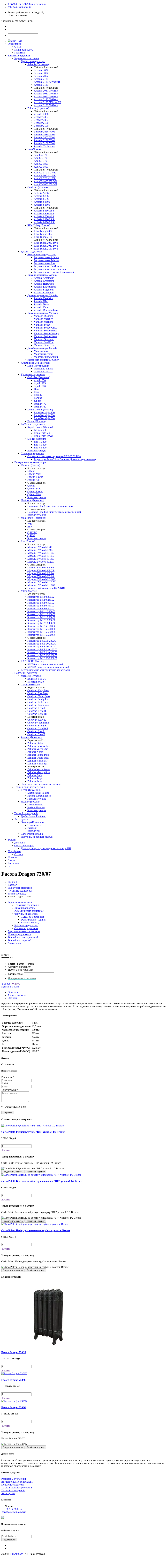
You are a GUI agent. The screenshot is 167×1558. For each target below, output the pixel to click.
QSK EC (32, 532)
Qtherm (31, 485)
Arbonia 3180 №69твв (46, 105)
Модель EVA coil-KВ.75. (40, 570)
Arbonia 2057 (41, 76)
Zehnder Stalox (35, 743)
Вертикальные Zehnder (46, 260)
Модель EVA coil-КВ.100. (41, 579)
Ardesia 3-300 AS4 (44, 213)
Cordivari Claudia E (37, 728)
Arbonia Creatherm (44, 280)
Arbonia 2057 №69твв (46, 90)
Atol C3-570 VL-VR (45, 178)
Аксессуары (21, 819)
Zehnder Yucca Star (37, 749)
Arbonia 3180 (41, 84)
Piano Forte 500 (42, 433)
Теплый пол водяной (26, 813)
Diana (37, 389)
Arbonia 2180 (41, 79)
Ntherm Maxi (34, 474)
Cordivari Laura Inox (38, 705)
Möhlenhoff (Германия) (33, 517)
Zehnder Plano (41, 307)
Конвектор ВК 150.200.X (41, 626)
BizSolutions (16, 1553)
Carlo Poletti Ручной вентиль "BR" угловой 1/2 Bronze (33, 1132)
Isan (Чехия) (34, 149)
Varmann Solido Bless (45, 330)
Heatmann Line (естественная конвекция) (50, 506)
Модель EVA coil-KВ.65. (40, 567)
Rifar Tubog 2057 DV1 (46, 242)
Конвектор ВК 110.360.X (41, 620)
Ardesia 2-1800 (42, 201)
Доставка (19, 842)
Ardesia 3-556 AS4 (44, 216)
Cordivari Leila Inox (37, 702)
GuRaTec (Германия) (38, 377)
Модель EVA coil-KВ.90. (40, 576)
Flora (36, 392)
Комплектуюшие (36, 798)
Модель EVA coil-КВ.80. (40, 573)
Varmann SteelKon (43, 342)
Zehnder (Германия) (38, 108)
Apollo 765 (40, 383)
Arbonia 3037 (41, 70)
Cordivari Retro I (36, 708)
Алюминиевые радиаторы (35, 362)
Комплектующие (36, 450)
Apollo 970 (40, 386)
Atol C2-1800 (41, 163)
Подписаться (9, 1539)
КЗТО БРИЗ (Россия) (32, 661)
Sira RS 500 (40, 444)
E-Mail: (5, 1083)
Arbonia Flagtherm (43, 289)
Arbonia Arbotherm (44, 277)
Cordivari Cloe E (36, 734)
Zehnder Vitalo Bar (37, 760)
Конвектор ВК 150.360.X (41, 634)
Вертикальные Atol (44, 263)
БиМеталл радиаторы (33, 424)
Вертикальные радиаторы (41, 254)
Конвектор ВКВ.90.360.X (41, 646)
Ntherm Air (33, 479)
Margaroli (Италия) (31, 675)
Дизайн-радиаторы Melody (42, 348)
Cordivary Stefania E (38, 722)
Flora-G (38, 395)
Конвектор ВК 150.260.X (41, 629)
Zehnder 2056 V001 (44, 131)
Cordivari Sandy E (37, 725)
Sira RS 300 (40, 441)
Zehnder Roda (34, 775)
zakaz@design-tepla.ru (19, 7)
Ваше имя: (7, 1077)
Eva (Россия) (28, 541)
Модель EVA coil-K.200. (40, 561)
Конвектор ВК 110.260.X (41, 614)
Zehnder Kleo (41, 301)
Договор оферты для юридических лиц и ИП (46, 848)
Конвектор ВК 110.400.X (41, 623)
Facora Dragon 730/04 (13, 1407)
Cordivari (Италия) (37, 187)
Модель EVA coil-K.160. (40, 558)
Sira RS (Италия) (36, 438)
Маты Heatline (35, 804)
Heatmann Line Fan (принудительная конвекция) (54, 512)
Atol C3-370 (40, 158)
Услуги (12, 839)
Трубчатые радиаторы (33, 61)
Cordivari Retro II (36, 711)
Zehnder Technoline (44, 146)
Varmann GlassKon (44, 339)
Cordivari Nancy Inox (38, 696)
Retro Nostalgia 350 (44, 412)
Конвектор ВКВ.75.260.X (41, 640)
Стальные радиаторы (32, 453)
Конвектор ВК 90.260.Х (40, 599)
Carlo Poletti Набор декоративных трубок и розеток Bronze (35, 1230)
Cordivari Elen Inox (37, 693)
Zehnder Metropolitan (38, 772)
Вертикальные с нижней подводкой (54, 272)
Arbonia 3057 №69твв (46, 96)
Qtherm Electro (35, 491)
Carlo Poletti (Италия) (32, 833)
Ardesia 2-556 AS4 (44, 210)
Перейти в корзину (35, 1171)
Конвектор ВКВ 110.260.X (42, 649)
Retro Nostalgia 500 (44, 415)
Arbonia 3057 (41, 73)
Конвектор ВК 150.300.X (41, 632)
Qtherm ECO (34, 488)
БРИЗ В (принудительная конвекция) (48, 667)
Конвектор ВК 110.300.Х (41, 617)
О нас (17, 46)
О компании (15, 43)
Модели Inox (41, 351)
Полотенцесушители (26, 672)
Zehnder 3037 (41, 117)
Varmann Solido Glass (45, 327)
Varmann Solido (42, 324)
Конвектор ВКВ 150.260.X (42, 655)
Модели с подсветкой (46, 356)
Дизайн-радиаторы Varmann (42, 313)
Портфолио (14, 851)
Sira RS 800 (40, 447)
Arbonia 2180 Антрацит (47, 81)
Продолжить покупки (13, 1171)
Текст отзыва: (9, 1089)
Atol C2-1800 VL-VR (45, 181)
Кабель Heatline (36, 807)
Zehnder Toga (34, 778)
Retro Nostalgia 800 (44, 418)
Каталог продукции (19, 55)
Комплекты (33, 830)
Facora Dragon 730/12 (13, 1352)
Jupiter (37, 400)
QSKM (31, 535)
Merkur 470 (40, 403)
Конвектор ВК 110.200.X (41, 611)
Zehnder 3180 (41, 125)
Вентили (32, 828)
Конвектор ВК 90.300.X (40, 602)
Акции (11, 860)
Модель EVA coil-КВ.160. (41, 585)
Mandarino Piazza (43, 371)
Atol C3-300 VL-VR (45, 175)
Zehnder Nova (41, 304)
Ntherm (31, 471)
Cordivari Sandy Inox (38, 699)
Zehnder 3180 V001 (44, 143)
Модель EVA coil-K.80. (40, 547)
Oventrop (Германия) (32, 822)
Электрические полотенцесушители (41, 784)
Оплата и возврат (24, 845)
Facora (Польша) (36, 421)
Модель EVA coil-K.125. (40, 555)
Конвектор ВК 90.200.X (40, 596)
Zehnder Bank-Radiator (46, 310)
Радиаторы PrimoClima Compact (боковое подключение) (65, 459)
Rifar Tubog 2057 (43, 231)
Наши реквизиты (23, 49)
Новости (12, 857)
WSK (30, 523)
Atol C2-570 (40, 155)
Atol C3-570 (40, 160)
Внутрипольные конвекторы (30, 462)
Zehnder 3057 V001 (44, 137)
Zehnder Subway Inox (39, 746)
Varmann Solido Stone (45, 336)
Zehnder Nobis (35, 751)
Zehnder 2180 (41, 122)
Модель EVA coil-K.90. (40, 550)
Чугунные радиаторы (33, 374)
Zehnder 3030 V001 (44, 134)
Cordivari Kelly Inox (38, 690)
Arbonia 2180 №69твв (46, 99)
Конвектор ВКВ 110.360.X (42, 652)
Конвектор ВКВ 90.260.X (41, 643)
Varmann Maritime (43, 321)
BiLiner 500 (40, 430)
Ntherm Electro (35, 476)
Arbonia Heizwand (44, 283)
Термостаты (34, 825)
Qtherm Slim (34, 494)
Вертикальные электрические (50, 269)
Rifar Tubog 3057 (43, 234)
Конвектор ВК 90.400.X (40, 608)
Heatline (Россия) (30, 801)
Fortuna (38, 397)
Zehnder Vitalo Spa (37, 763)
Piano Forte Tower (43, 435)
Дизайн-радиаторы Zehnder (42, 295)
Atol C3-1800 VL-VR (45, 184)
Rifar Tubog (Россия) (38, 225)
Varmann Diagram (43, 316)
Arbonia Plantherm (43, 292)
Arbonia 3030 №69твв (46, 93)
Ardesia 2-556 (41, 193)
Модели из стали (43, 354)
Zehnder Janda (35, 781)
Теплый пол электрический (29, 787)
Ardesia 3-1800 (42, 204)
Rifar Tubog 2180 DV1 (46, 248)
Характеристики (17, 995)
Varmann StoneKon (44, 345)
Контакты (13, 863)
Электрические (35, 681)
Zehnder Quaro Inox (38, 757)
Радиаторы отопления (26, 58)
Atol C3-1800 (41, 166)
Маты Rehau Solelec (38, 792)
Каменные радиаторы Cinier (43, 359)
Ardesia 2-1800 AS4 (44, 219)
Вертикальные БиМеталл (48, 266)
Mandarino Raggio (43, 368)
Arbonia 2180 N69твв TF (47, 102)
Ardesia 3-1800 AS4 (44, 222)
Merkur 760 (40, 406)
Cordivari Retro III (37, 713)
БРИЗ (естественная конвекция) (45, 664)
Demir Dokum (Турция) (40, 409)
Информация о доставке (22, 978)
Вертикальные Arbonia (46, 257)
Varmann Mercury (43, 318)
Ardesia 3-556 (41, 198)
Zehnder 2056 (41, 114)
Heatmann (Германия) (32, 500)
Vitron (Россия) (29, 591)
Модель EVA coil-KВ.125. (41, 582)
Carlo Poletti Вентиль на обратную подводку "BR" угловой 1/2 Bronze (42, 1181)
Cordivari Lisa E (36, 731)
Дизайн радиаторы (31, 251)
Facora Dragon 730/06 (13, 1380)
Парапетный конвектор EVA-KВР (46, 588)
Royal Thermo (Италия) (40, 427)
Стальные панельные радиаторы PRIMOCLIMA (54, 456)
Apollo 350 (40, 380)
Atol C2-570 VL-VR (45, 172)
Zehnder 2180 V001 (44, 140)
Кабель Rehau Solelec (39, 795)
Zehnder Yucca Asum (38, 769)
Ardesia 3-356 (41, 196)
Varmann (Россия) (30, 465)
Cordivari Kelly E (36, 719)
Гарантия (19, 52)
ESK (29, 526)
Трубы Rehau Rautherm (33, 816)
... (9, 866)
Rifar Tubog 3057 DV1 (46, 245)
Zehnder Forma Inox (38, 754)
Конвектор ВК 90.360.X (40, 605)
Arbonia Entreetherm (45, 286)
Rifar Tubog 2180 (43, 237)
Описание (13, 992)
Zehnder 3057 (41, 119)
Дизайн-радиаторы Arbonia (42, 275)
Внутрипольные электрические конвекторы (45, 670)
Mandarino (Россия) (38, 365)
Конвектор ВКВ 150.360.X (42, 658)
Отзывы (18, 854)
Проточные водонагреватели (37, 836)
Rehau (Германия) (30, 790)
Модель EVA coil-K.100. (40, 553)
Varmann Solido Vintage (46, 333)
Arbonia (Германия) (38, 64)
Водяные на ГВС (36, 678)
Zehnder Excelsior (43, 298)
